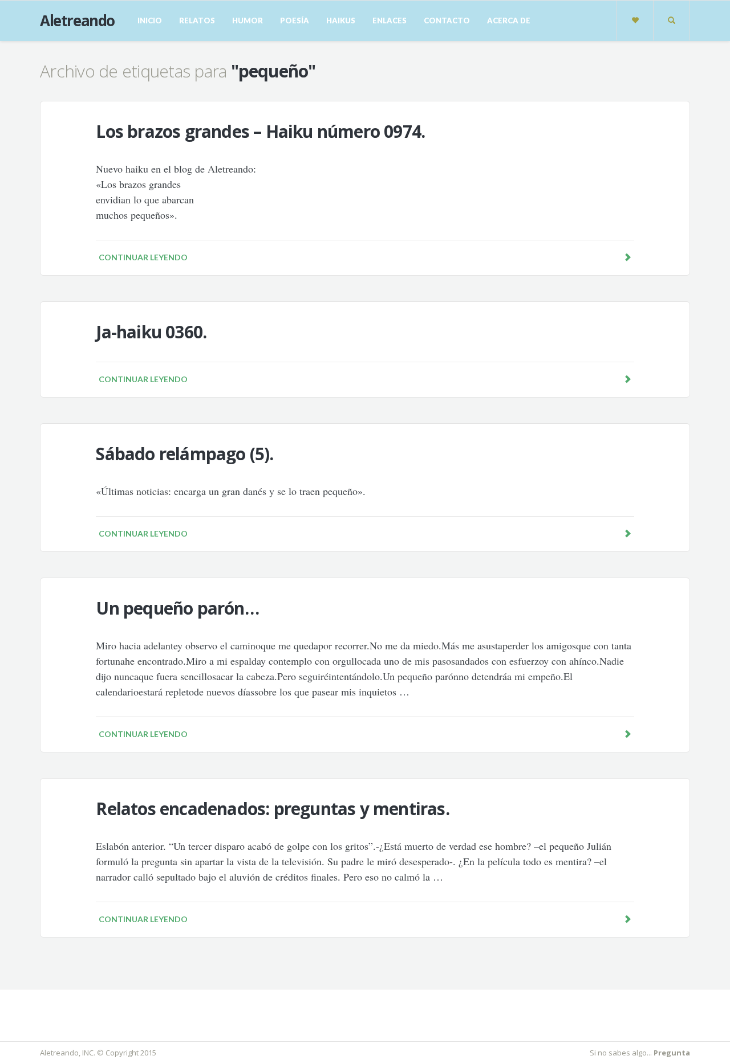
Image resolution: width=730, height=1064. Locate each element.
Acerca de (508, 20)
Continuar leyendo (143, 257)
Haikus (340, 20)
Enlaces (389, 20)
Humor (247, 20)
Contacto (447, 20)
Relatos (197, 20)
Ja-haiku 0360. (151, 331)
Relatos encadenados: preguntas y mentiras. (272, 808)
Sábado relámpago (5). (184, 453)
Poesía (294, 20)
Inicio (149, 20)
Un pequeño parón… (177, 608)
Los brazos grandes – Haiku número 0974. (260, 131)
